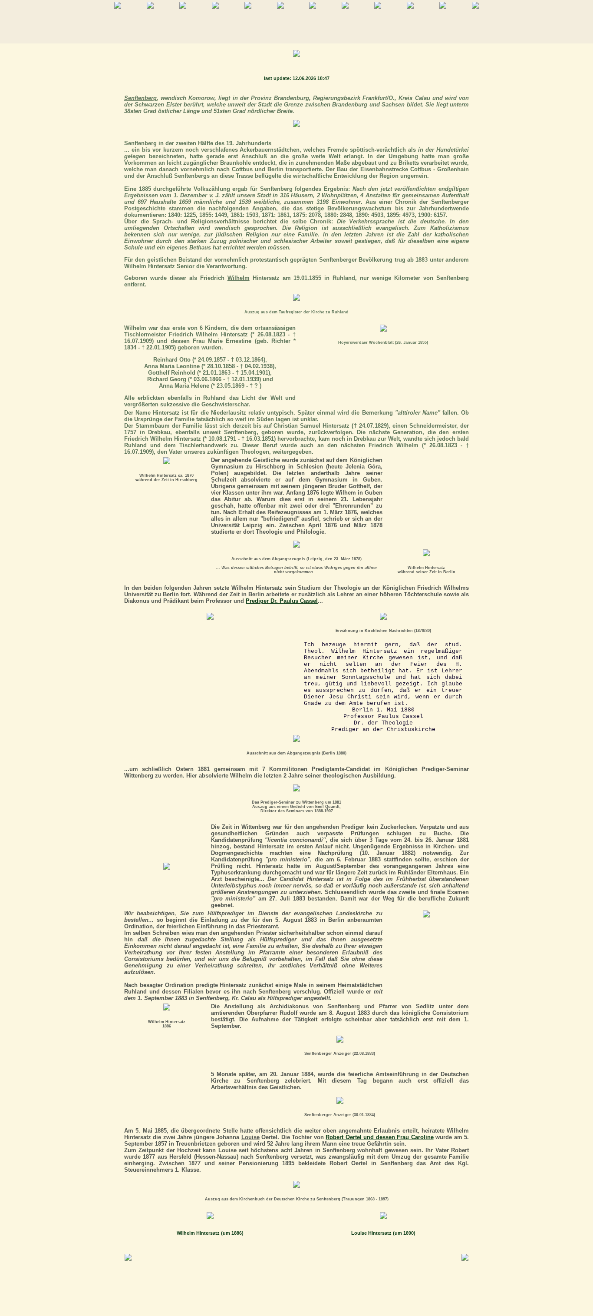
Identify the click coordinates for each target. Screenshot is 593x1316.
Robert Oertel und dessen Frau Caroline (379, 1137)
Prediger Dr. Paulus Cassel (282, 601)
